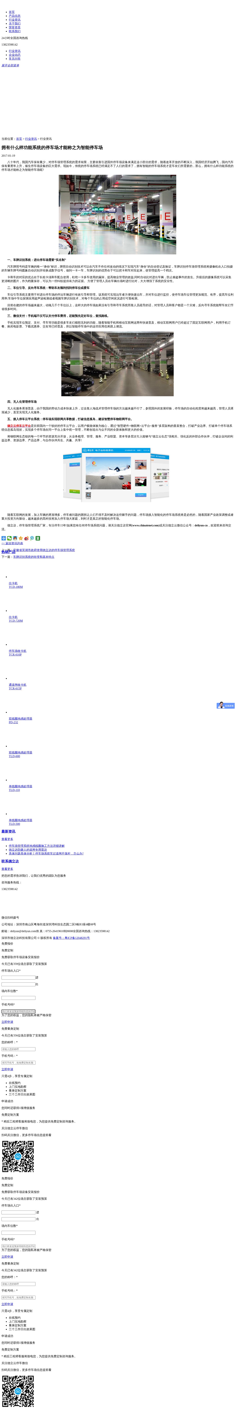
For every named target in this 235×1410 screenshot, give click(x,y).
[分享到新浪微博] (26, 538)
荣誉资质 (15, 27)
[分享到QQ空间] (21, 538)
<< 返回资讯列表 (12, 543)
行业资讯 (15, 19)
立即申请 (7, 1021)
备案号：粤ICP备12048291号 (71, 937)
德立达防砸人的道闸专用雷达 (28, 849)
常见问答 (15, 58)
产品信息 (15, 15)
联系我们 (15, 31)
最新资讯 (8, 831)
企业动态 (15, 54)
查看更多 (7, 839)
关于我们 (15, 23)
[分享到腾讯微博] (32, 538)
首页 (12, 12)
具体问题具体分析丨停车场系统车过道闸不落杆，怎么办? (46, 853)
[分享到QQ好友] (15, 538)
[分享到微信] (9, 538)
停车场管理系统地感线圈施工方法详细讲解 (37, 845)
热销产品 (8, 552)
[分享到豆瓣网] (38, 538)
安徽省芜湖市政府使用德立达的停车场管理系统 (44, 550)
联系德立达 (10, 861)
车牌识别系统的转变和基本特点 (33, 556)
